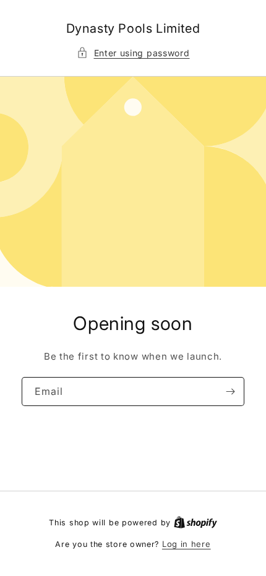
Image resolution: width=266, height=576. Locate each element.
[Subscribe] (230, 391)
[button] (133, 53)
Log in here (186, 544)
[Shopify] (195, 522)
